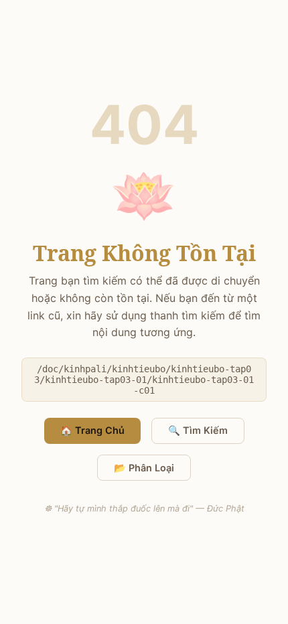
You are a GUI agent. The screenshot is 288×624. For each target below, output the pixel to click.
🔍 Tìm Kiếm (198, 430)
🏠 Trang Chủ (92, 430)
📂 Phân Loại (144, 467)
